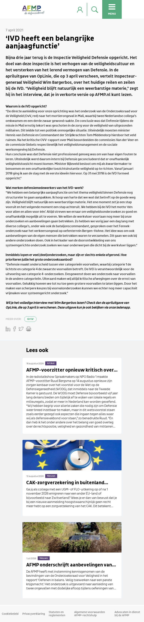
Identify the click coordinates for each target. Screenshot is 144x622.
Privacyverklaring (33, 614)
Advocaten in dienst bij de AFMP (127, 614)
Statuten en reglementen (57, 614)
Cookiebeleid (10, 614)
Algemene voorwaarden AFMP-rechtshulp (89, 614)
